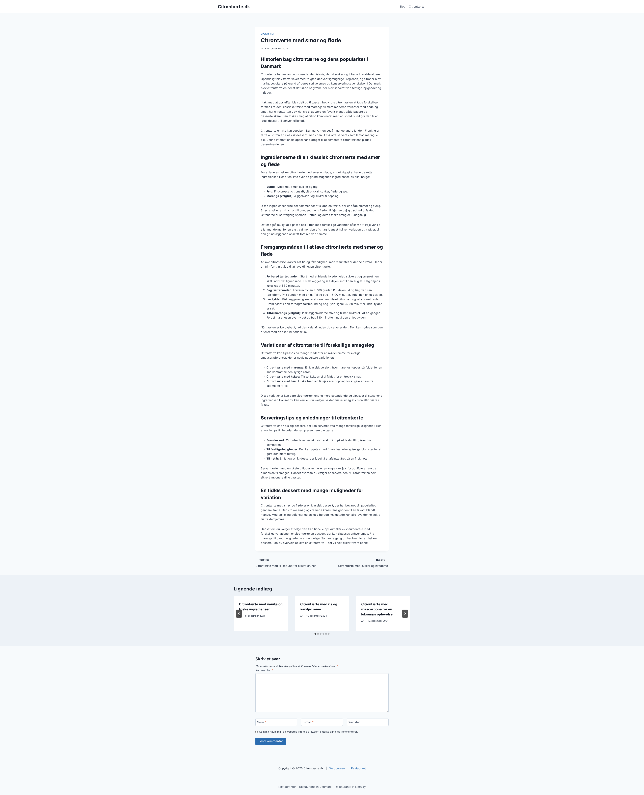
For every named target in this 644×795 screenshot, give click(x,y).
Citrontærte (416, 6)
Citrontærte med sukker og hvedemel (363, 563)
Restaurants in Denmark (315, 786)
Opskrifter (267, 34)
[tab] (315, 634)
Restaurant (358, 768)
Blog (402, 6)
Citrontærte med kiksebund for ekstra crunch (285, 563)
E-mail (308, 722)
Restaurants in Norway (350, 786)
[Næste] (405, 614)
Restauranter (287, 786)
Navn (261, 722)
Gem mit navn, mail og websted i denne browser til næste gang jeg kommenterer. (308, 731)
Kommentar (264, 670)
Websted (354, 722)
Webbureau (337, 768)
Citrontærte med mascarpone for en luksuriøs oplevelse (377, 609)
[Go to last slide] (239, 614)
